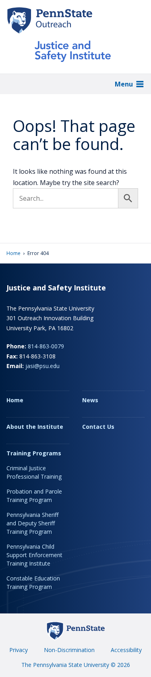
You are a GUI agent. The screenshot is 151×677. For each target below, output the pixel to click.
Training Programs (33, 453)
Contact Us (98, 426)
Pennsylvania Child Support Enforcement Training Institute (34, 555)
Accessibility (126, 650)
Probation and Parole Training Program (34, 496)
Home (13, 253)
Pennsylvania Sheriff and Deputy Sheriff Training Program (32, 523)
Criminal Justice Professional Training (34, 472)
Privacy (18, 650)
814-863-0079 (46, 346)
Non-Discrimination (69, 650)
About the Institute (34, 426)
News (90, 400)
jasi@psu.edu (42, 366)
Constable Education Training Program (33, 582)
